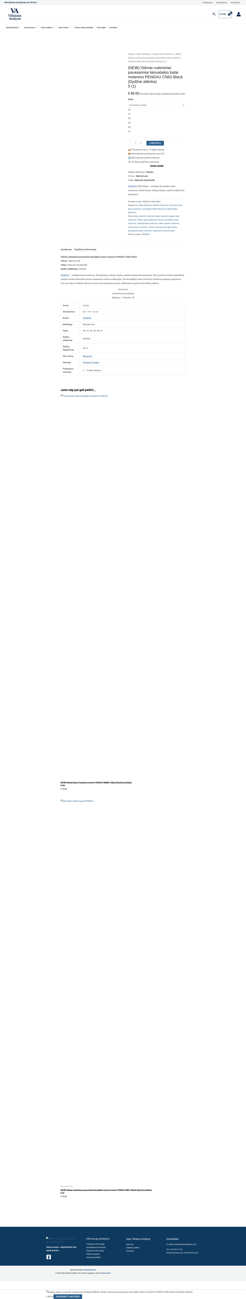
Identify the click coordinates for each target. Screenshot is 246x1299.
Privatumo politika (93, 1257)
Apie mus (130, 1244)
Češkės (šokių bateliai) (84, 28)
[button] (214, 14)
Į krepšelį (155, 143)
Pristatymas (208, 3)
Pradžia (131, 54)
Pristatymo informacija (95, 1244)
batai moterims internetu (144, 216)
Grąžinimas (235, 3)
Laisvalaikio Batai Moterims (154, 209)
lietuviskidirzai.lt (90, 1270)
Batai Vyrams (29, 28)
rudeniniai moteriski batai (164, 231)
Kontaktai (113, 28)
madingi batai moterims (147, 223)
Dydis (130, 99)
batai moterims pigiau (165, 216)
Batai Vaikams (47, 28)
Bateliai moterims (160, 205)
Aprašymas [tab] (66, 249)
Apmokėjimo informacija (96, 1247)
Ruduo (96, 362)
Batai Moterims (12, 28)
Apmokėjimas (221, 3)
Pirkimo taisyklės (93, 1254)
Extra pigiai (101, 28)
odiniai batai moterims (137, 227)
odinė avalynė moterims (168, 223)
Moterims (87, 356)
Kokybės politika (132, 1248)
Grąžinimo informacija (95, 1251)
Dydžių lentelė (156, 165)
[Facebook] (48, 1257)
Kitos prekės (64, 28)
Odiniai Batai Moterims (163, 54)
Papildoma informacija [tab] (85, 249)
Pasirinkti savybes (68, 1296)
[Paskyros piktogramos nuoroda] (238, 14)
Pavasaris (87, 362)
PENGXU (132, 186)
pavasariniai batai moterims (140, 231)
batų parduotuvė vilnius (153, 220)
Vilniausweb (106, 1273)
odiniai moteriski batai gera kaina (162, 227)
